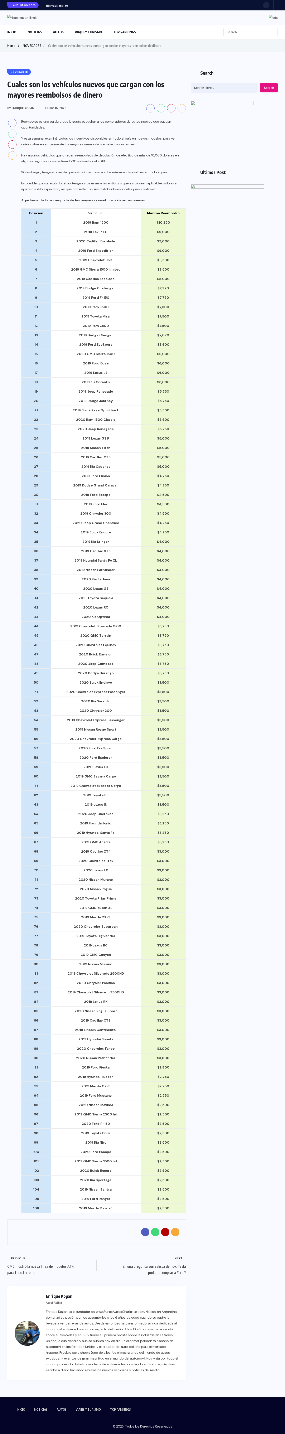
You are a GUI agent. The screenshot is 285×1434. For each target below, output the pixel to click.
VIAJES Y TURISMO (88, 32)
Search (269, 88)
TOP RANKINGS (124, 32)
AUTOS (58, 32)
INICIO (11, 32)
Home (11, 46)
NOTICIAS (35, 32)
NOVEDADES (32, 46)
